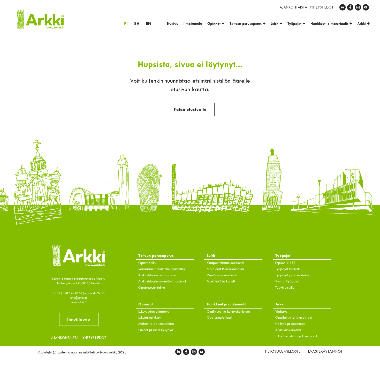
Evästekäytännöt (325, 351)
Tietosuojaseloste (282, 351)
